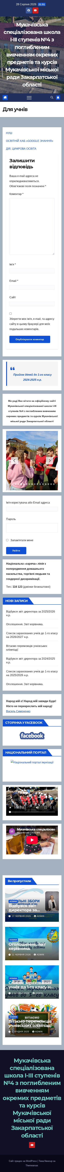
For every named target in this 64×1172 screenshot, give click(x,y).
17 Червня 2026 (22, 916)
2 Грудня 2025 (21, 1032)
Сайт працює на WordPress (23, 1161)
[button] (52, 97)
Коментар (16, 194)
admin (40, 916)
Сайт (12, 297)
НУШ (9, 133)
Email (13, 280)
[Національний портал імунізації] (32, 770)
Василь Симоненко (18, 711)
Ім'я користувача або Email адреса (28, 502)
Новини (13, 901)
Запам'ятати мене (21, 540)
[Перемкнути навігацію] (29, 97)
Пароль (11, 519)
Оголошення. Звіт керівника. (24, 624)
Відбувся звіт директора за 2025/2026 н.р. (23, 910)
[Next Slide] (49, 460)
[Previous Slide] (14, 460)
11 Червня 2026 (21, 954)
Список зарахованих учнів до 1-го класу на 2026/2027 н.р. (31, 987)
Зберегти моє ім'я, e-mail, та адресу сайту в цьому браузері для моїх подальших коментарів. (31, 323)
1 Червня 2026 (21, 993)
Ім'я (12, 264)
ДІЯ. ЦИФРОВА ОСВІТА (21, 148)
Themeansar (32, 1165)
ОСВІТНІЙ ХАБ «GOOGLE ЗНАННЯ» (29, 140)
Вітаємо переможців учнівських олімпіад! (30, 1023)
